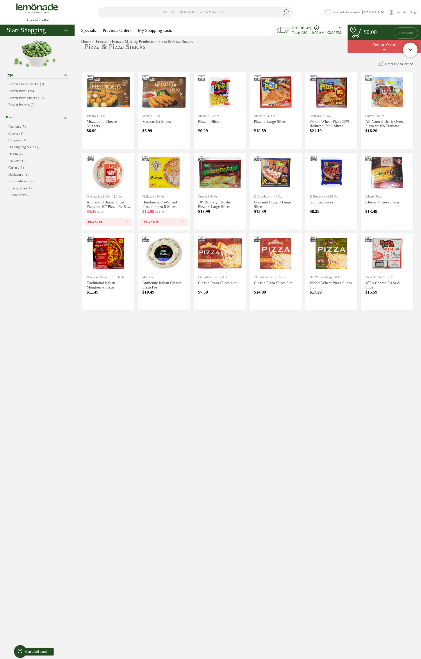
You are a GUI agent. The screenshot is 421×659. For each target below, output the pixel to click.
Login (414, 12)
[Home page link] (37, 12)
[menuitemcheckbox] (37, 84)
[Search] (285, 12)
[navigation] (37, 30)
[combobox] (195, 12)
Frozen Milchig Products (133, 41)
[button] (354, 12)
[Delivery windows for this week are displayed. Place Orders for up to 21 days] (316, 27)
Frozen (101, 41)
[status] (357, 33)
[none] (108, 110)
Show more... (19, 195)
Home (86, 41)
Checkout (406, 33)
